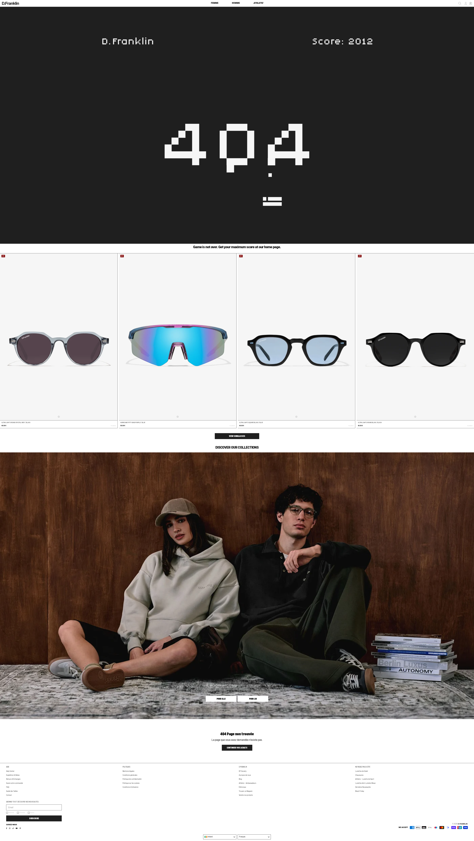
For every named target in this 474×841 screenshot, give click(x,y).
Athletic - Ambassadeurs (247, 783)
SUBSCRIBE (34, 818)
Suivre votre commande (14, 783)
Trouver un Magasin (245, 791)
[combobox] (219, 836)
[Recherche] (459, 3)
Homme (11, 812)
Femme (22, 812)
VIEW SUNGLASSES (237, 436)
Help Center (10, 771)
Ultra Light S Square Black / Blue (251, 422)
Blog (240, 779)
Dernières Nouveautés (363, 787)
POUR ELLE (221, 699)
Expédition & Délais (13, 775)
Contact (9, 795)
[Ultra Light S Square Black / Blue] (296, 336)
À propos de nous (245, 775)
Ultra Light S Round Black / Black (370, 422)
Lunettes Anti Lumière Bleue (365, 783)
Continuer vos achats (237, 748)
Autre (32, 812)
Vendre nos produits (246, 795)
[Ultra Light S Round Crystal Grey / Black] (59, 336)
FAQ (7, 787)
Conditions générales (130, 775)
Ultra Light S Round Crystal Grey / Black (15, 422)
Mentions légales (128, 771)
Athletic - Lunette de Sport (364, 779)
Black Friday (359, 791)
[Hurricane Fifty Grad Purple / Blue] (177, 336)
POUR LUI (253, 699)
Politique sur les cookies (131, 783)
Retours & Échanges (13, 779)
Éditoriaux (242, 787)
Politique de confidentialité (132, 779)
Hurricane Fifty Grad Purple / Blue (132, 422)
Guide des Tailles (12, 791)
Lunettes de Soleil (361, 771)
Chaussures (359, 775)
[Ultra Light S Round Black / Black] (415, 336)
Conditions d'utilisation (130, 787)
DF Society (242, 771)
